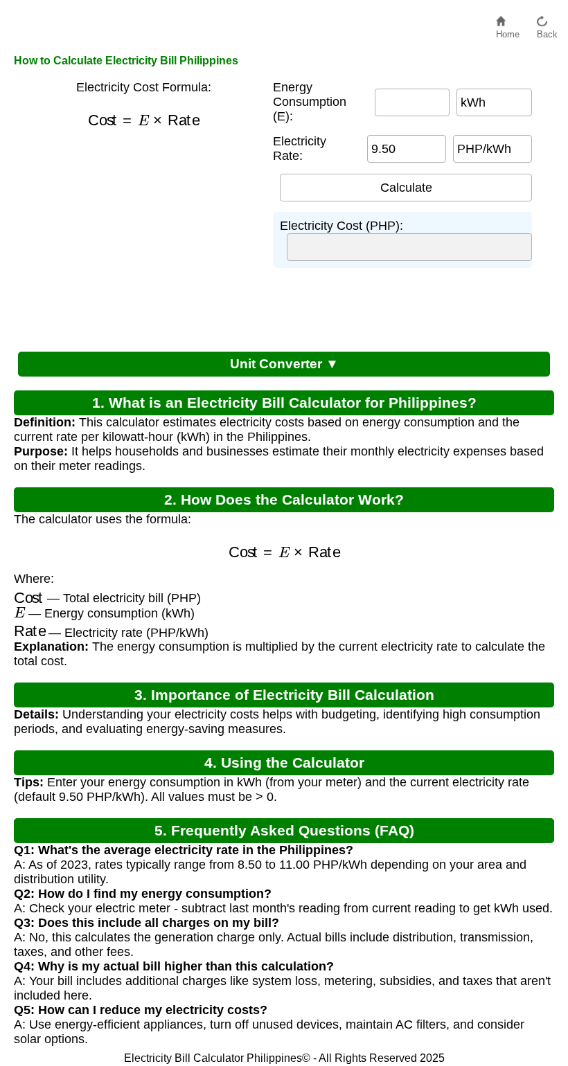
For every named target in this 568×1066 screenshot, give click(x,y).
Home (508, 31)
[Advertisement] (143, 237)
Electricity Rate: (299, 148)
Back (547, 31)
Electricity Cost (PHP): (341, 226)
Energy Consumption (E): (309, 101)
